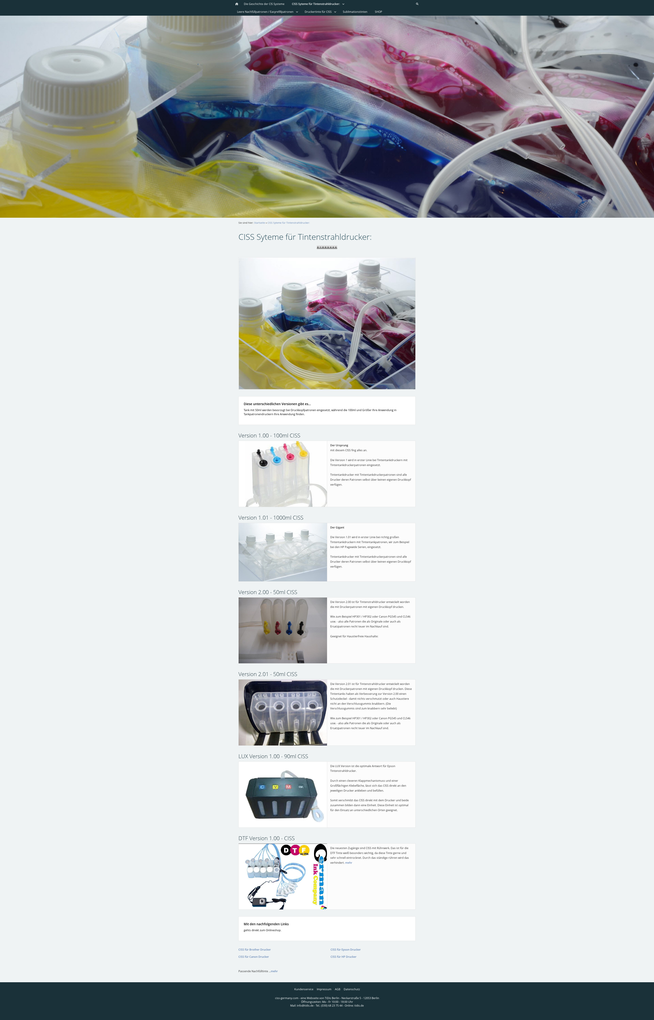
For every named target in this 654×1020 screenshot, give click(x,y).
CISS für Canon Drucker (253, 957)
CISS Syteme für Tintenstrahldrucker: (289, 222)
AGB (337, 989)
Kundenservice (303, 989)
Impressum (324, 989)
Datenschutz (352, 989)
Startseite (259, 222)
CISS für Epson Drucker (346, 949)
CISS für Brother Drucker (254, 949)
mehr (348, 863)
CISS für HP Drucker (343, 957)
